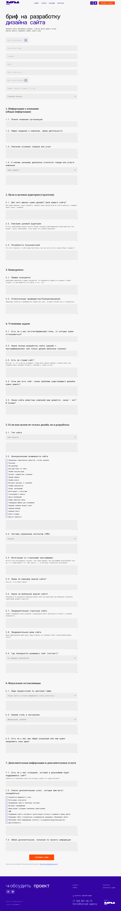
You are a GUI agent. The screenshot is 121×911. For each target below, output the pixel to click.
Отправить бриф (41, 857)
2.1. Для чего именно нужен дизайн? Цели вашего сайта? (36, 202)
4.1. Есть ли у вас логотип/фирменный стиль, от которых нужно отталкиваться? (40, 332)
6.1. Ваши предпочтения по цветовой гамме (28, 691)
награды (52, 3)
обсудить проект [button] (107, 3)
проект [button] (29, 885)
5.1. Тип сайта (14, 432)
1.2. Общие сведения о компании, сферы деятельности (34, 131)
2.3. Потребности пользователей (23, 245)
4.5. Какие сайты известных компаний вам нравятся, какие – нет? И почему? (41, 401)
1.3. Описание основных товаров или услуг (28, 146)
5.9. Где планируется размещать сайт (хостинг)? (32, 653)
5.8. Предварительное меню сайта (23, 632)
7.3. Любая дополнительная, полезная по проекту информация (38, 839)
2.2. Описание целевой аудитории (23, 223)
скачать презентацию (83, 895)
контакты (60, 3)
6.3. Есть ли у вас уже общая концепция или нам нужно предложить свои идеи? (35, 740)
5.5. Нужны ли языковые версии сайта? (26, 579)
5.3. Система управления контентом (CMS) (28, 534)
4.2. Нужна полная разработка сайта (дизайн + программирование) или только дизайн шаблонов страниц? (36, 347)
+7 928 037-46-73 (82, 901)
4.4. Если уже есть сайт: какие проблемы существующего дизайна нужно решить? (40, 382)
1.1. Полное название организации (24, 119)
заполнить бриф (109, 888)
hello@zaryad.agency (85, 904)
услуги (44, 3)
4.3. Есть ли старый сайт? (20, 360)
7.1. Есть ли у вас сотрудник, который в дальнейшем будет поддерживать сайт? (37, 774)
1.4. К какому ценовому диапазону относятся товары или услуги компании (40, 163)
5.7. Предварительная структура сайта (26, 611)
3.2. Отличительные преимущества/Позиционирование (33, 299)
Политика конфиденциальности (49, 864)
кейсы (36, 3)
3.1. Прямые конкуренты (18, 277)
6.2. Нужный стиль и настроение (23, 714)
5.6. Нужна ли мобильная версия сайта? (27, 594)
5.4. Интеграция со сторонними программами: (30, 557)
